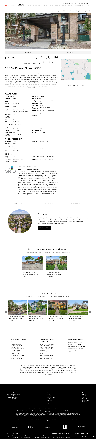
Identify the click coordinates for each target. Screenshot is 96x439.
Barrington (23, 73)
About (48, 394)
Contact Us (85, 397)
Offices (84, 392)
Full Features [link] (8, 62)
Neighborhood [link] (54, 62)
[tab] (19, 204)
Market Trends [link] (37, 63)
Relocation (49, 400)
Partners (49, 401)
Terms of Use (85, 400)
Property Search (51, 395)
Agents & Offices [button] (54, 6)
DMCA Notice (85, 401)
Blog (48, 403)
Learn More (43, 228)
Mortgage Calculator (76, 85)
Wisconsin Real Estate (12, 398)
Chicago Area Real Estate (13, 394)
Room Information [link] (19, 62)
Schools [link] (46, 62)
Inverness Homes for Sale (75, 344)
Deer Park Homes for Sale (75, 342)
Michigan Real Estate (12, 397)
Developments (67, 6)
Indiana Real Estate (12, 395)
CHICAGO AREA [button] (66, 3)
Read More (31, 87)
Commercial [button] (78, 6)
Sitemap (82, 433)
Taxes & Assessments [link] (30, 62)
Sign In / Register (81, 3)
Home (48, 392)
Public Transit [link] (28, 63)
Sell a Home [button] (42, 6)
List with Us (85, 395)
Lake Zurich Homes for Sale (75, 348)
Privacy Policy (85, 398)
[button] (76, 69)
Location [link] (40, 62)
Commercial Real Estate (13, 392)
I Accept (83, 436)
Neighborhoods (51, 397)
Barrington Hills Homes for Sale (76, 346)
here (68, 437)
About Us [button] (88, 6)
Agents (84, 394)
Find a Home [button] (32, 6)
